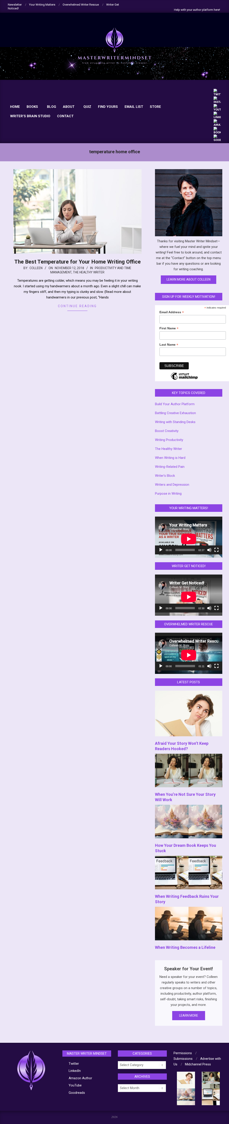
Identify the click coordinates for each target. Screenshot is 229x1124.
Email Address (171, 312)
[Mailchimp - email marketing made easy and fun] (184, 379)
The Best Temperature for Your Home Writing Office (77, 262)
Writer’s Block (165, 476)
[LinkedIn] (217, 113)
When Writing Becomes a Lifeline (185, 947)
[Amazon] (217, 121)
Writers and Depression (172, 485)
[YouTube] (217, 106)
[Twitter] (217, 90)
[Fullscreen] (216, 550)
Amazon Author (80, 1078)
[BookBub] (217, 128)
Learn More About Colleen (188, 279)
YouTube (75, 1085)
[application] (188, 535)
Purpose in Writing (168, 494)
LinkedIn (75, 1071)
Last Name (168, 345)
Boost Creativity (166, 431)
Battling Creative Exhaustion (175, 413)
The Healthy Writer (88, 272)
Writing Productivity (169, 440)
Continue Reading (77, 306)
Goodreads (77, 1093)
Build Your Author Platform (175, 404)
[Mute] (209, 550)
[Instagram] (217, 98)
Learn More (188, 1015)
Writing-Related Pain (169, 467)
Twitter (74, 1064)
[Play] (161, 550)
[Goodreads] (217, 136)
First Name (168, 328)
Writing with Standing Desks (175, 422)
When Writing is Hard (170, 458)
